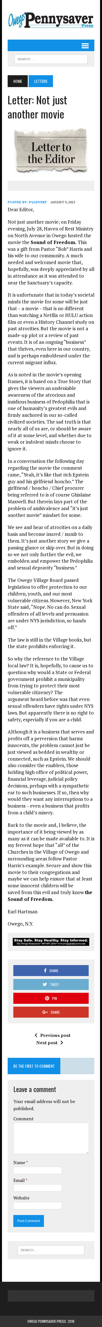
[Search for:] (51, 1250)
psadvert (38, 202)
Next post (47, 1042)
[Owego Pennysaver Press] (51, 20)
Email (19, 1180)
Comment (23, 1118)
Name (19, 1162)
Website (21, 1198)
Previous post (55, 1035)
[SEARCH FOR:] (50, 58)
